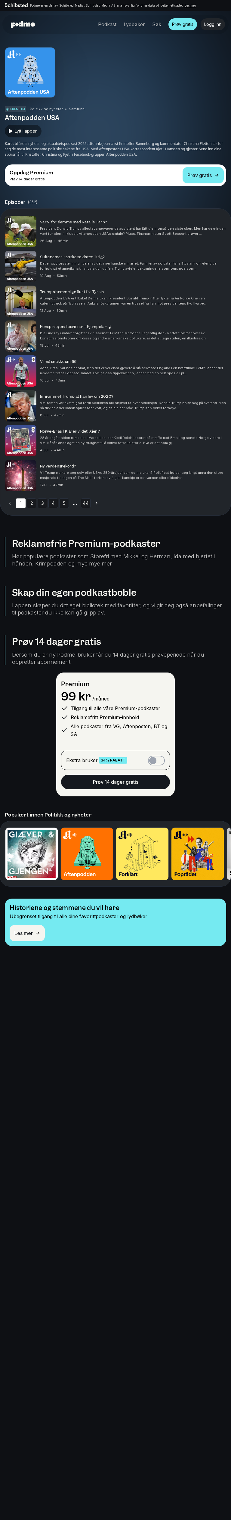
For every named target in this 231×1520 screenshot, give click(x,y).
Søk (156, 24)
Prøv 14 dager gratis (115, 782)
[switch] (156, 760)
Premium (75, 684)
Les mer (190, 5)
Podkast (107, 24)
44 (86, 503)
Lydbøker (134, 24)
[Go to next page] (96, 503)
